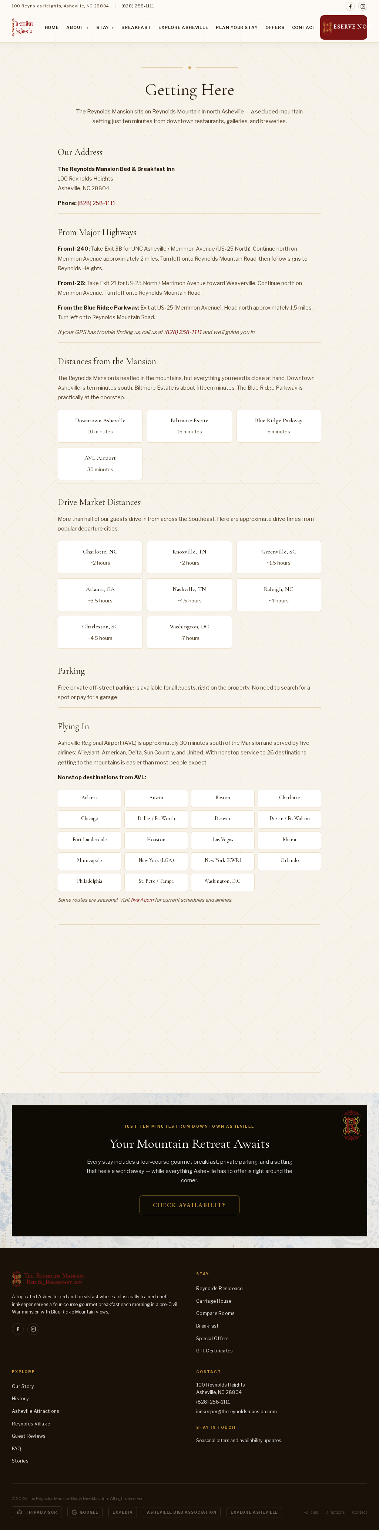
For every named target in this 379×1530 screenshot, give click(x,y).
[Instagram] (362, 6)
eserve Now (350, 26)
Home (52, 27)
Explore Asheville (183, 27)
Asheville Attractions (35, 1411)
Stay (105, 27)
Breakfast (136, 27)
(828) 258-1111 (137, 6)
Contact (304, 27)
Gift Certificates (214, 1351)
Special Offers (212, 1338)
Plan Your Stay (237, 27)
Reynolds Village (31, 1424)
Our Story (23, 1386)
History (20, 1398)
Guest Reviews (29, 1436)
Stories (20, 1461)
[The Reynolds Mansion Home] (22, 27)
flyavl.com (142, 900)
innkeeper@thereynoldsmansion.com (236, 1411)
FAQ (16, 1448)
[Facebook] (350, 6)
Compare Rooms (215, 1313)
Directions (335, 1512)
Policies (310, 1512)
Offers (275, 27)
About (77, 27)
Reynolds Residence (219, 1288)
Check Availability (189, 1205)
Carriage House (214, 1301)
